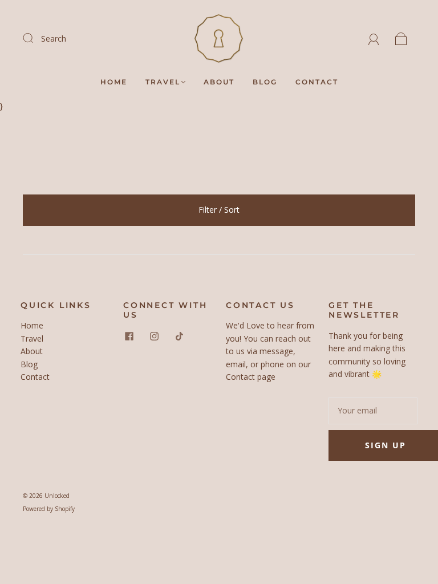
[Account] (373, 38)
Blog (265, 82)
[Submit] (35, 38)
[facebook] (128, 336)
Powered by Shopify (49, 509)
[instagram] (154, 336)
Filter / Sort (219, 209)
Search (53, 38)
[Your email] (372, 411)
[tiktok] (179, 336)
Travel (162, 82)
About (219, 82)
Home (113, 82)
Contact (316, 82)
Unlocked (57, 496)
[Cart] (401, 38)
